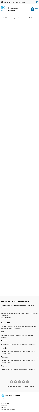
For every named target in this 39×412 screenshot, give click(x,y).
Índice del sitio (5, 407)
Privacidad (4, 405)
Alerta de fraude (5, 403)
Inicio (2, 18)
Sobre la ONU (5, 323)
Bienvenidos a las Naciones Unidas (14, 2)
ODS (2, 332)
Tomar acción (6, 341)
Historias (4, 348)
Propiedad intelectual (6, 401)
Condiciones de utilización (8, 409)
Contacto (3, 399)
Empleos (4, 366)
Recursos (4, 357)
